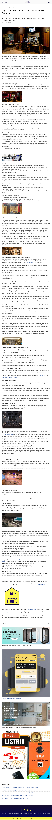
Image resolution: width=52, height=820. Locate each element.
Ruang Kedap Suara (8, 434)
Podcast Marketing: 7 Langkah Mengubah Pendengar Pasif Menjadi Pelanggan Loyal (20, 787)
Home (3, 7)
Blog (3, 22)
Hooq (40, 375)
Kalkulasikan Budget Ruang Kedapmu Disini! (11, 698)
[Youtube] (24, 810)
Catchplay (4, 377)
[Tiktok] (30, 810)
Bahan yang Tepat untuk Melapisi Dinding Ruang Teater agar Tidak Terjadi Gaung (19, 792)
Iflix (42, 375)
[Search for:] (26, 623)
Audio (3, 561)
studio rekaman (30, 262)
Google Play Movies (14, 377)
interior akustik (36, 360)
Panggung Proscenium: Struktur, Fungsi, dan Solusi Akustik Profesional (17, 790)
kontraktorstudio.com (7, 612)
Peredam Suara (32, 609)
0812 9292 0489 (41, 584)
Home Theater (19, 560)
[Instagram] (27, 810)
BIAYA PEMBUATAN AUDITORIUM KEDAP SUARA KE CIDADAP (15, 798)
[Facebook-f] (21, 810)
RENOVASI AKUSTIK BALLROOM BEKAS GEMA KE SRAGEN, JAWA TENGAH (18, 795)
